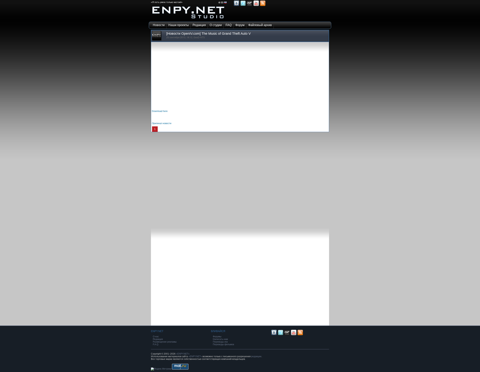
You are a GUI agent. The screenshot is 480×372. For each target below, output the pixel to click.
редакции (256, 356)
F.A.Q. (156, 344)
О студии (216, 25)
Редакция (199, 25)
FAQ (229, 25)
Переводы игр (220, 341)
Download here (160, 111)
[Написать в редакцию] (222, 3)
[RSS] (263, 5)
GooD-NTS (199, 37)
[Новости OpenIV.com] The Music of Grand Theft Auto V (208, 33)
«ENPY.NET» (183, 353)
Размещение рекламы (165, 341)
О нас (156, 336)
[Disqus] (240, 179)
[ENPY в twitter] (243, 5)
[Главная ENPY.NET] (219, 3)
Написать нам (220, 339)
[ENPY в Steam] (250, 5)
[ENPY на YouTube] (256, 5)
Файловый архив (260, 25)
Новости (159, 25)
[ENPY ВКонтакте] (236, 5)
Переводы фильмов (223, 344)
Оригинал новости (161, 123)
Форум (239, 25)
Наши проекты (178, 25)
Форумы (217, 336)
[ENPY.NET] (188, 19)
